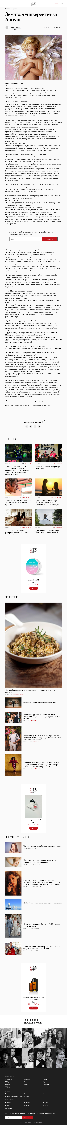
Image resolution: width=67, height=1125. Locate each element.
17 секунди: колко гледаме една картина (39, 702)
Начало (7, 9)
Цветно (15, 9)
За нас (26, 1094)
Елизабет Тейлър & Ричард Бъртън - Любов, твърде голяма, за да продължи (41, 947)
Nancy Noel (46, 405)
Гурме (7, 694)
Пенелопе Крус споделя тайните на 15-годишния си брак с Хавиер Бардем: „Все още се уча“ (42, 716)
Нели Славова (35, 928)
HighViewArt (16, 27)
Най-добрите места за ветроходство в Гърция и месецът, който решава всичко (42, 904)
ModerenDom (28, 1096)
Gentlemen (26, 907)
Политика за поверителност (13, 1096)
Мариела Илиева (27, 497)
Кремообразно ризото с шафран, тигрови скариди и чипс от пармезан (30, 691)
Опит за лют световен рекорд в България (48, 467)
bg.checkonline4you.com (22, 405)
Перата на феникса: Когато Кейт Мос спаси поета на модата (41, 925)
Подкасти (27, 1079)
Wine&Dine (8, 1079)
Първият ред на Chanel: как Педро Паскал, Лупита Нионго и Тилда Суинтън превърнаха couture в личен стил (42, 738)
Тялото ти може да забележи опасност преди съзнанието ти (42, 847)
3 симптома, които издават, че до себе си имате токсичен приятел (17, 502)
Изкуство (26, 704)
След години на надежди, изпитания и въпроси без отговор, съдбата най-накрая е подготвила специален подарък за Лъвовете (42, 883)
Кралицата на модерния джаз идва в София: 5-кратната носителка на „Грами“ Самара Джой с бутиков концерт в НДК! (41, 764)
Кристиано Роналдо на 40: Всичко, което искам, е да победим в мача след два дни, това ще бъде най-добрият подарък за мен (17, 470)
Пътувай (46, 1084)
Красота (25, 741)
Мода (25, 928)
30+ (24, 720)
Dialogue (7, 1082)
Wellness (26, 850)
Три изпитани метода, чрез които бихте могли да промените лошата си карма (47, 502)
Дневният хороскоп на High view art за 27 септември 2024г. (48, 532)
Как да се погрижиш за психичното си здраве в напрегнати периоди (39, 861)
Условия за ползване (11, 1094)
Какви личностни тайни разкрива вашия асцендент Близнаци (16, 533)
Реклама (45, 1094)
